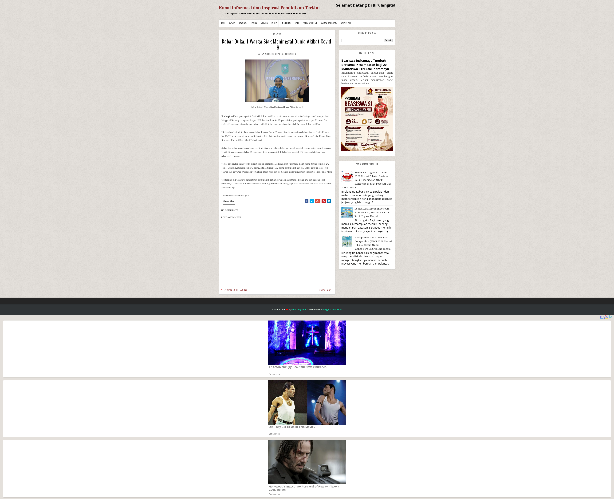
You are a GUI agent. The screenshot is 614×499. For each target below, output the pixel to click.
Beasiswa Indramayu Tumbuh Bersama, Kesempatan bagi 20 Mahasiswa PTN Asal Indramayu (365, 65)
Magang (264, 23)
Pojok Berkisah (310, 23)
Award (232, 23)
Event (274, 23)
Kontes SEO (346, 23)
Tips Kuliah (285, 23)
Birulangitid (226, 116)
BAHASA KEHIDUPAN (329, 23)
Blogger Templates (332, 309)
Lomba (254, 23)
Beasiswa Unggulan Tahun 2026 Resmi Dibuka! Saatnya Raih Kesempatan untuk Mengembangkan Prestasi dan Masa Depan (366, 180)
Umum (278, 33)
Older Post (325, 290)
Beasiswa (243, 23)
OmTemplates (299, 309)
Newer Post (230, 290)
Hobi (297, 23)
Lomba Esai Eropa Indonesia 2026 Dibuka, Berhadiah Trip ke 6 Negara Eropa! (371, 212)
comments (290, 53)
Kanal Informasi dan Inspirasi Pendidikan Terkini (269, 8)
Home (223, 23)
